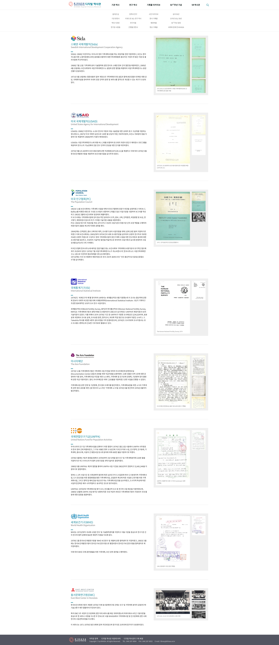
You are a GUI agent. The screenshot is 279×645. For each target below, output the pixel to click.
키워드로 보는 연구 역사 (133, 18)
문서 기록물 (154, 18)
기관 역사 (115, 4)
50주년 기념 (176, 4)
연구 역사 (133, 4)
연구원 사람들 (115, 27)
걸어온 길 (115, 14)
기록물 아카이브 (153, 4)
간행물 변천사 (133, 27)
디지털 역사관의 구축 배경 (133, 638)
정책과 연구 (133, 14)
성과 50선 (176, 14)
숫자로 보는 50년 (176, 18)
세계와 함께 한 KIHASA (176, 27)
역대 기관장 (116, 23)
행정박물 (154, 23)
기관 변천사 (116, 18)
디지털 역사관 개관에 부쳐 (111, 638)
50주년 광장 (176, 22)
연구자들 (133, 23)
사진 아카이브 (153, 14)
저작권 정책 (93, 638)
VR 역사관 (196, 4)
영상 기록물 (154, 27)
